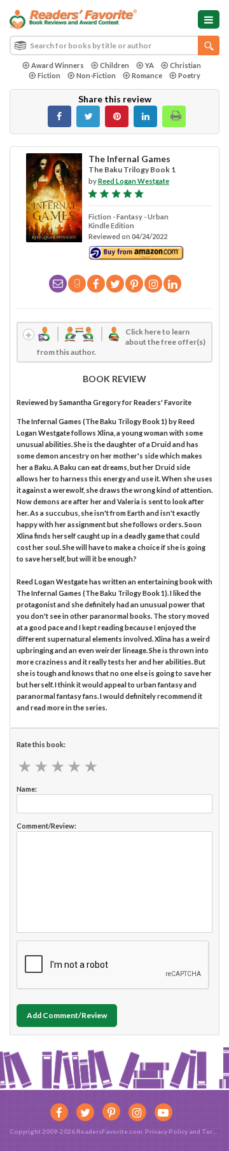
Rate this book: (41, 744)
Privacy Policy (166, 1131)
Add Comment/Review (67, 1015)
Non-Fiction (96, 75)
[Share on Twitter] (88, 116)
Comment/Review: (46, 826)
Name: (27, 789)
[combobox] (114, 45)
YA (149, 65)
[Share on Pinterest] (116, 116)
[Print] (174, 116)
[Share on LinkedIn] (145, 116)
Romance (147, 75)
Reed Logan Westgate (133, 181)
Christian (185, 65)
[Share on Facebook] (59, 116)
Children (114, 65)
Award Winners (57, 65)
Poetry (189, 75)
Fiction (49, 75)
